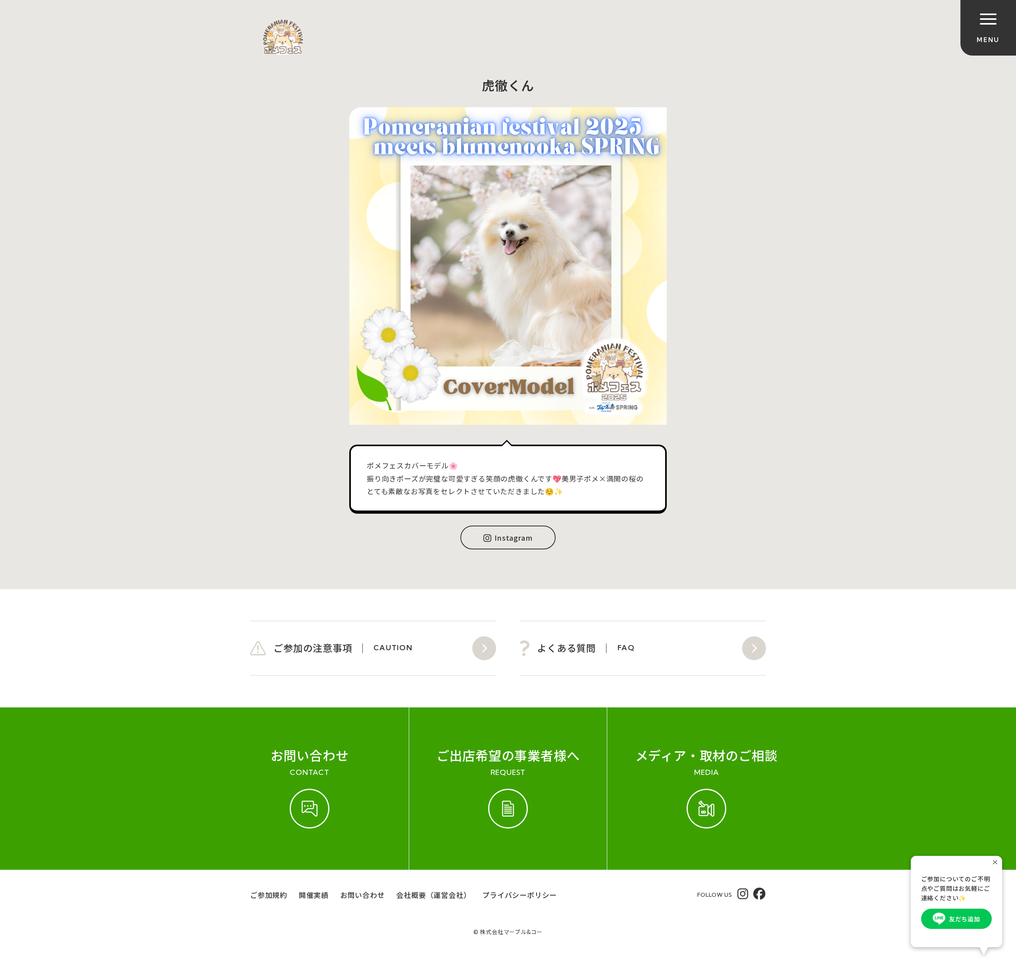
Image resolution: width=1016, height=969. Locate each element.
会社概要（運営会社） (433, 895)
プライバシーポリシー (519, 895)
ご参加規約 (268, 895)
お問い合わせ (362, 895)
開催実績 (314, 895)
